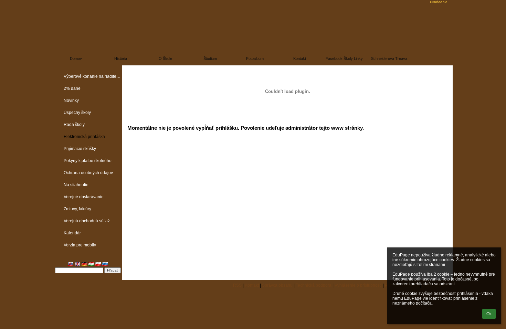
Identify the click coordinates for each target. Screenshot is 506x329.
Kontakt (252, 285)
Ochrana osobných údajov (88, 172)
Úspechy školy (77, 112)
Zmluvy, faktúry (77, 208)
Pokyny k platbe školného (88, 160)
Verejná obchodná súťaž (87, 221)
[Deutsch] (84, 264)
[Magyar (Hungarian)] (91, 264)
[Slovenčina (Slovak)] (70, 264)
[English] (77, 264)
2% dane (72, 88)
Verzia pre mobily (80, 245)
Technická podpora (313, 285)
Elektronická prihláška (84, 136)
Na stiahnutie (76, 184)
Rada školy (74, 124)
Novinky (71, 100)
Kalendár (72, 233)
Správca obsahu (277, 285)
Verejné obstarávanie (84, 196)
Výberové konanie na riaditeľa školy (93, 76)
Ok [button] (489, 313)
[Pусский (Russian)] (105, 264)
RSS (237, 285)
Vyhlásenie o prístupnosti (358, 285)
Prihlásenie (438, 2)
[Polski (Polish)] (98, 264)
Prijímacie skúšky (80, 148)
